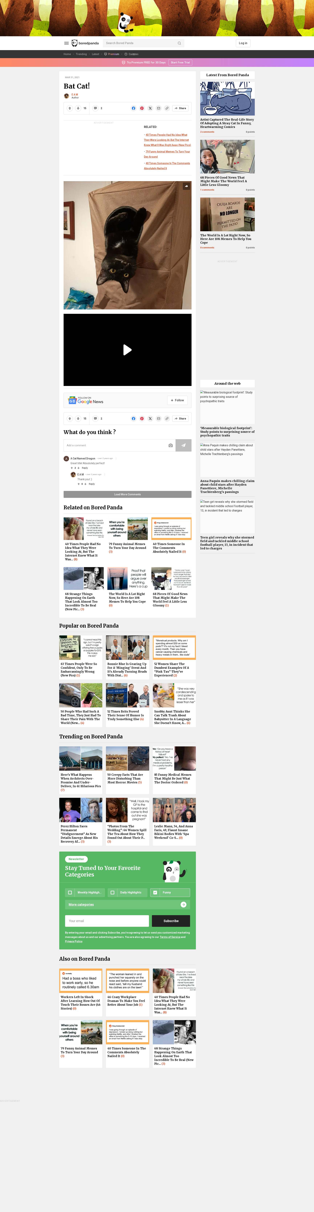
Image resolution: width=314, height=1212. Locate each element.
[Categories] (66, 43)
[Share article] (186, 186)
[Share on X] (150, 108)
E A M (75, 94)
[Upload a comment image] (171, 445)
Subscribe (171, 921)
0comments (207, 247)
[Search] (179, 43)
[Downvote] (78, 108)
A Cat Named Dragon (83, 458)
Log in (243, 43)
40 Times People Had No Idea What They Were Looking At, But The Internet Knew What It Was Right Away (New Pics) (167, 140)
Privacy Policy (73, 941)
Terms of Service (170, 937)
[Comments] (95, 108)
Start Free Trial (180, 62)
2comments (207, 131)
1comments (207, 189)
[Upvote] (70, 108)
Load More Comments (127, 494)
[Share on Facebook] (133, 108)
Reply (85, 468)
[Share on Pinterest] (142, 108)
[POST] (184, 445)
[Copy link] (167, 108)
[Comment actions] (116, 458)
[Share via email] (159, 108)
